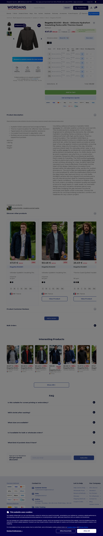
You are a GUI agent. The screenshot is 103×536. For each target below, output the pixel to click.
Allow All (87, 531)
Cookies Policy (72, 527)
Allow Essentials (66, 531)
